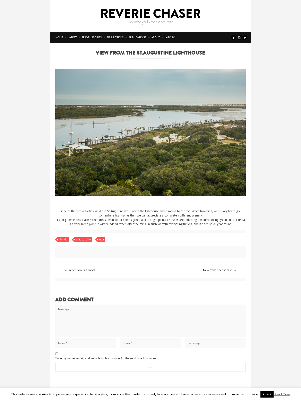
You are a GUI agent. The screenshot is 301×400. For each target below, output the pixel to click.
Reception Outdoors (80, 270)
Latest (72, 37)
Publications (137, 37)
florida (63, 239)
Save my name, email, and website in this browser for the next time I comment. (106, 358)
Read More (282, 394)
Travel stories (92, 37)
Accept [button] (267, 394)
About (155, 37)
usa (101, 239)
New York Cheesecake (219, 270)
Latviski (170, 37)
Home (59, 37)
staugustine (83, 239)
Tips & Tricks (115, 37)
